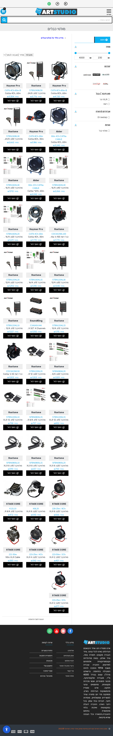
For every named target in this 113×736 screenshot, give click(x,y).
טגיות (107, 124)
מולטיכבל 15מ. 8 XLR (36, 465)
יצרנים (107, 66)
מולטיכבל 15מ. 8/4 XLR (36, 420)
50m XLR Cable (13, 557)
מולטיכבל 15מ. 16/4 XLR (36, 282)
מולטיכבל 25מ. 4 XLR (35, 557)
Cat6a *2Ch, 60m (36, 191)
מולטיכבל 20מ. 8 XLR (58, 465)
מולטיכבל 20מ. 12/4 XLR (13, 282)
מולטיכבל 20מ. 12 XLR (36, 374)
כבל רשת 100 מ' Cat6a (58, 237)
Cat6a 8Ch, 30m (36, 139)
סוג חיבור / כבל (103, 93)
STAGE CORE (59, 504)
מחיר (108, 46)
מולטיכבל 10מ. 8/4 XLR (13, 511)
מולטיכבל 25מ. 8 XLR (58, 511)
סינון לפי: (29, 55)
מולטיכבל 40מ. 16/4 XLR (58, 188)
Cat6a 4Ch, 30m (36, 237)
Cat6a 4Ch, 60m (13, 93)
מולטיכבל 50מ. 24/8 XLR (36, 93)
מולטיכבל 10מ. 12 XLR (12, 420)
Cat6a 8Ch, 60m (59, 93)
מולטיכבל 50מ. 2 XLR (58, 557)
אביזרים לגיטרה (103, 111)
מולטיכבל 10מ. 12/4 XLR (13, 328)
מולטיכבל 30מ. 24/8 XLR (13, 139)
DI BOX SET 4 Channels (36, 328)
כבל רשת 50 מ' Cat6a (12, 374)
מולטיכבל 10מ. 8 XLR (13, 465)
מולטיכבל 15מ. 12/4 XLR (58, 328)
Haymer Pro (59, 85)
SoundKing (36, 320)
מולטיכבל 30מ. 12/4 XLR (58, 282)
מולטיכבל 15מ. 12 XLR (58, 420)
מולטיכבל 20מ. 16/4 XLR (13, 237)
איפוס (102, 39)
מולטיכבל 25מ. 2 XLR (58, 603)
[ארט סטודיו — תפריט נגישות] (6, 729)
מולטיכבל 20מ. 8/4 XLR (58, 374)
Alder (59, 131)
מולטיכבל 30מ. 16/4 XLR (13, 188)
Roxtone (36, 85)
